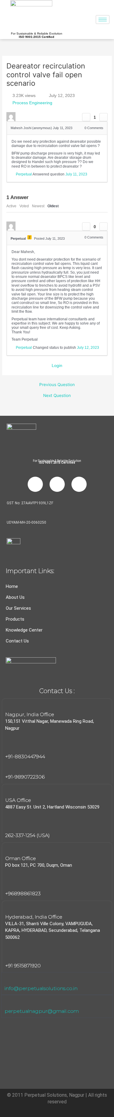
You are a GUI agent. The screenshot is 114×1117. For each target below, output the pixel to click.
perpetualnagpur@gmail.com (42, 1011)
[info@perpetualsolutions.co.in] (8, 979)
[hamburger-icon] (102, 19)
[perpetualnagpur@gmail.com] (8, 1002)
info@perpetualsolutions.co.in (41, 988)
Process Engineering (32, 102)
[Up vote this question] (86, 117)
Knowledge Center (24, 630)
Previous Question (57, 385)
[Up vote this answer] (86, 226)
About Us (15, 597)
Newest (38, 206)
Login (57, 365)
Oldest (53, 206)
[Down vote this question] (103, 117)
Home (12, 586)
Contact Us (17, 641)
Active (11, 206)
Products (15, 619)
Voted (24, 206)
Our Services (18, 608)
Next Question (57, 396)
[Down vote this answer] (103, 226)
